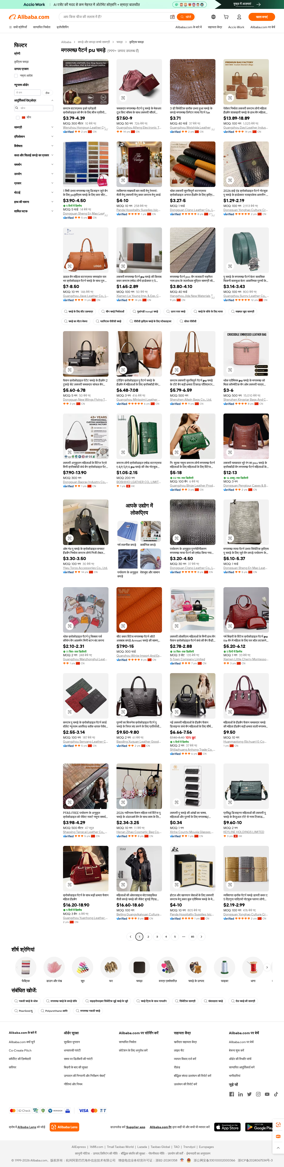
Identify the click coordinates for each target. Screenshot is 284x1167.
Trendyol (189, 1147)
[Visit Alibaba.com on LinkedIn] (240, 1094)
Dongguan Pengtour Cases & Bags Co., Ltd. (246, 485)
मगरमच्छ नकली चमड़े (90, 1010)
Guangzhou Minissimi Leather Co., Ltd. (139, 399)
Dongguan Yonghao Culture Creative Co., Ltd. (246, 210)
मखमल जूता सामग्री (245, 311)
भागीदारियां (234, 1076)
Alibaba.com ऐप (161, 1127)
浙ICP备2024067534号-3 (255, 1160)
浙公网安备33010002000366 (214, 1160)
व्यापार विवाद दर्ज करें (185, 1059)
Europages (206, 1147)
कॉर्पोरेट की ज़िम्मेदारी (20, 1059)
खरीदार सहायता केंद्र (185, 1042)
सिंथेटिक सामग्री (187, 1001)
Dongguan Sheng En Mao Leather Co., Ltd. (85, 213)
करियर (12, 1067)
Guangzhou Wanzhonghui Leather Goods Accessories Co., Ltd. (85, 659)
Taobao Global (160, 1147)
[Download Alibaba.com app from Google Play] (260, 1127)
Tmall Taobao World (120, 1147)
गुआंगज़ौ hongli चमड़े (147, 311)
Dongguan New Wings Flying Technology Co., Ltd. (85, 399)
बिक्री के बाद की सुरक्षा (76, 1067)
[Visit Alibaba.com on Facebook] (231, 1094)
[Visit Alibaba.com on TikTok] (276, 1094)
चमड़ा (119, 42)
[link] (278, 1125)
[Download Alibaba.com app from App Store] (227, 1127)
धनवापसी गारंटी (72, 1050)
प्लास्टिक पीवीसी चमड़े (110, 321)
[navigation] (34, 489)
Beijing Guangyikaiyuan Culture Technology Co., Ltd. (139, 914)
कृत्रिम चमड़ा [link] (136, 42)
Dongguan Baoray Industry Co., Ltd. (85, 482)
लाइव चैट (179, 1050)
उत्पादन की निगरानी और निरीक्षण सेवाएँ (84, 1076)
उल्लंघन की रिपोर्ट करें (185, 1084)
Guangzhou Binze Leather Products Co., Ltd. (192, 485)
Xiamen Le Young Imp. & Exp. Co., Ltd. (139, 296)
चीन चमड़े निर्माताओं (115, 311)
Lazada (142, 1147)
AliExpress (79, 1147)
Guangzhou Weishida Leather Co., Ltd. (192, 127)
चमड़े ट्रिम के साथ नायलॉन (154, 1001)
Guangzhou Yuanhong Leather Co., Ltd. (85, 918)
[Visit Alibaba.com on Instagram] (258, 1094)
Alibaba (66, 42)
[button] (172, 17)
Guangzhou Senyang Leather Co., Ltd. (85, 741)
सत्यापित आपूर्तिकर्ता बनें (241, 1067)
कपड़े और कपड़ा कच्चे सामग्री (94, 42)
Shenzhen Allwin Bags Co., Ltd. (191, 399)
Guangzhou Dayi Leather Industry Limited (246, 127)
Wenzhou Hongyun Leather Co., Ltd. (85, 127)
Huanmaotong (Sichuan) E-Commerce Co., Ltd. (246, 741)
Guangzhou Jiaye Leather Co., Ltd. (85, 296)
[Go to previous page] (130, 937)
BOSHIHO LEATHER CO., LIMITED (139, 482)
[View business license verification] (182, 1160)
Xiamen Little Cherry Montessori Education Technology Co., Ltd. (246, 659)
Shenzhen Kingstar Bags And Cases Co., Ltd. (246, 399)
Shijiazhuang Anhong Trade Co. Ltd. (192, 749)
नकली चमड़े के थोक (28, 1001)
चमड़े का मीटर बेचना (78, 321)
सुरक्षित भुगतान (72, 1042)
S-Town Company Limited (187, 659)
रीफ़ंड (177, 1067)
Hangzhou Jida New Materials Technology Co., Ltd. (192, 296)
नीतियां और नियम (73, 1084)
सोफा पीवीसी (190, 321)
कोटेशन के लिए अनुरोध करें (133, 1050)
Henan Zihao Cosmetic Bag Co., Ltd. (139, 832)
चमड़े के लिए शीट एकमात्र (81, 311)
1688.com (96, 1147)
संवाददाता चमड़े (215, 1001)
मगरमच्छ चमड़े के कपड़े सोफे (64, 1001)
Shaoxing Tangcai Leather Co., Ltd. (85, 832)
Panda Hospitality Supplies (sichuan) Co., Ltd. (139, 210)
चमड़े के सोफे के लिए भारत (210, 311)
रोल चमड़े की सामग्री (245, 1001)
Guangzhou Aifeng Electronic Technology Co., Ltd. (139, 127)
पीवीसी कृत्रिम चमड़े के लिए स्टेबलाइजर (152, 321)
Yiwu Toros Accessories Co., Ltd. (85, 568)
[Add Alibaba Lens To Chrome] (64, 1127)
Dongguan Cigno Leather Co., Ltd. (192, 210)
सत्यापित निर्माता (127, 1042)
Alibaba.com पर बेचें (241, 1042)
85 (192, 936)
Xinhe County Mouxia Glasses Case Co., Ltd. (192, 832)
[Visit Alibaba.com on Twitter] (249, 1094)
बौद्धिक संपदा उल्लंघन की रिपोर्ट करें (192, 1076)
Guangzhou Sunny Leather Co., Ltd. (246, 296)
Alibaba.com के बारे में (22, 1032)
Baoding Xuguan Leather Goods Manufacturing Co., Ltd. (139, 741)
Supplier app (135, 1127)
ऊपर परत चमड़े (178, 311)
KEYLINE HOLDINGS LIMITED (243, 832)
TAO (176, 1147)
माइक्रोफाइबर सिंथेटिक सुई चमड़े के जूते (109, 1001)
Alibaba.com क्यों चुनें (22, 1042)
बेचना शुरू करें (236, 1050)
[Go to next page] (201, 937)
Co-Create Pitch (20, 1050)
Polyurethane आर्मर (56, 1010)
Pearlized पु (25, 1010)
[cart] (227, 17)
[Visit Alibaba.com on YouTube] (267, 1094)
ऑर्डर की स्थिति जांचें (240, 1059)
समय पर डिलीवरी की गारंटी (78, 1059)
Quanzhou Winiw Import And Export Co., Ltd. (139, 655)
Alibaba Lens (27, 1127)
